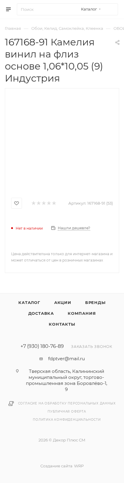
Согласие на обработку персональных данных (67, 403)
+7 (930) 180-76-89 (42, 346)
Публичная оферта (67, 411)
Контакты (62, 324)
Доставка (41, 313)
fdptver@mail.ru (66, 358)
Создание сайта (56, 465)
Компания (82, 313)
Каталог (29, 302)
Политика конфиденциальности (67, 420)
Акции (62, 302)
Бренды (95, 302)
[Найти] (110, 9)
